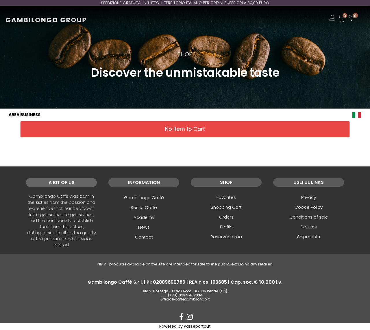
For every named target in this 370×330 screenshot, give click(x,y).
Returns (309, 227)
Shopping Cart (226, 207)
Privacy (308, 197)
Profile (226, 227)
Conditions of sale (308, 217)
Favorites (226, 197)
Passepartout (197, 326)
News (144, 227)
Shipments (308, 237)
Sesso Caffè (144, 207)
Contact (144, 237)
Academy (144, 217)
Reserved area (226, 237)
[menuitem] (357, 115)
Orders (226, 217)
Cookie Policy (309, 207)
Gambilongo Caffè (144, 198)
